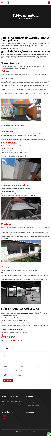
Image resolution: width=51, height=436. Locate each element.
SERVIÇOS (5, 418)
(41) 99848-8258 (16, 341)
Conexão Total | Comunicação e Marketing (27, 431)
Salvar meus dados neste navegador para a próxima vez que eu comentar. (18, 370)
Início (20, 18)
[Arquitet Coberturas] (6, 2)
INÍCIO (4, 415)
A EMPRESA (5, 416)
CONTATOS (5, 420)
